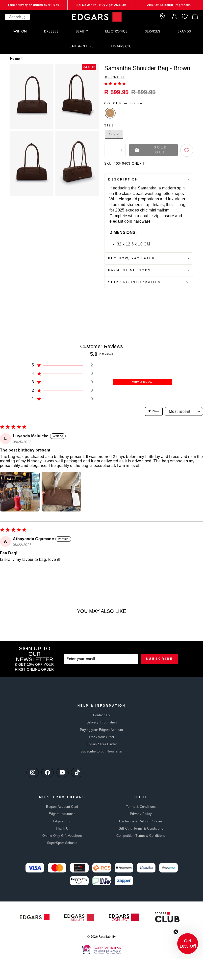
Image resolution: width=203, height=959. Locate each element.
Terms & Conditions (141, 807)
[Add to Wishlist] (186, 150)
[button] (115, 84)
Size (109, 125)
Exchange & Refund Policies (140, 821)
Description (123, 179)
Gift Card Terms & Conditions (141, 828)
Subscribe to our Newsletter (101, 751)
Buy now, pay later (131, 258)
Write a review (142, 382)
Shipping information (134, 282)
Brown (110, 113)
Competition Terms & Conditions (140, 836)
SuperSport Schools (62, 843)
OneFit (114, 134)
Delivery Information (101, 722)
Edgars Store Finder (101, 744)
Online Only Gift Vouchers (62, 836)
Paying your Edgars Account (101, 730)
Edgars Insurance (62, 814)
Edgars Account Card (62, 807)
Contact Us (101, 715)
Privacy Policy (141, 814)
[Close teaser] (175, 931)
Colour (123, 103)
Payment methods (129, 270)
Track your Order (101, 737)
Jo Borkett (114, 77)
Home (15, 58)
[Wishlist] (184, 16)
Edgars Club (62, 821)
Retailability (107, 936)
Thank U (62, 828)
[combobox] (17, 17)
